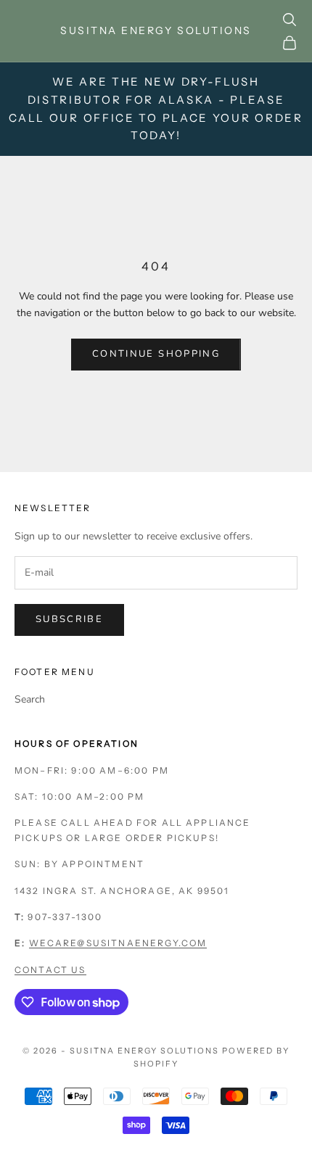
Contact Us (50, 969)
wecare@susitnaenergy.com (118, 943)
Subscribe (69, 619)
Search (30, 699)
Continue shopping (156, 353)
